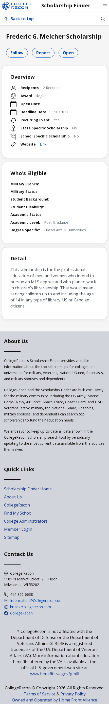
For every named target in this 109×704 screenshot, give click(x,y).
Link (43, 144)
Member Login (18, 529)
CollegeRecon (17, 505)
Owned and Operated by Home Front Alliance (54, 700)
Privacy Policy (73, 694)
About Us (13, 497)
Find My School (18, 513)
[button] (105, 6)
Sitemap (12, 537)
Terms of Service (40, 694)
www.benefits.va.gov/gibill (54, 674)
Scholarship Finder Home (28, 489)
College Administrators (26, 521)
